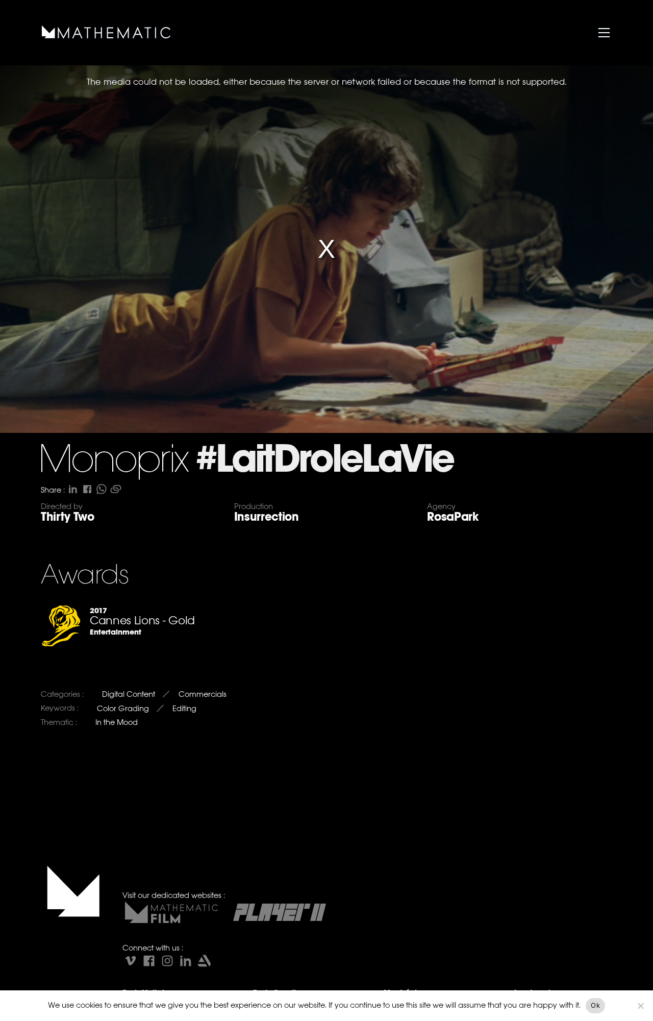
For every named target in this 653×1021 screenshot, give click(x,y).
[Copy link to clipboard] (116, 489)
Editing (184, 708)
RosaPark (452, 517)
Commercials (203, 694)
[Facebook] (149, 961)
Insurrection (266, 517)
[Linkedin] (186, 961)
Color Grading (123, 708)
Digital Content (128, 694)
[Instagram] (167, 961)
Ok (595, 1005)
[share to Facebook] (87, 489)
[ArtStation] (204, 961)
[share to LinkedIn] (73, 489)
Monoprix (112, 461)
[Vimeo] (130, 961)
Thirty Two (67, 517)
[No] (640, 1006)
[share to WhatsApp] (101, 489)
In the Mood (116, 722)
